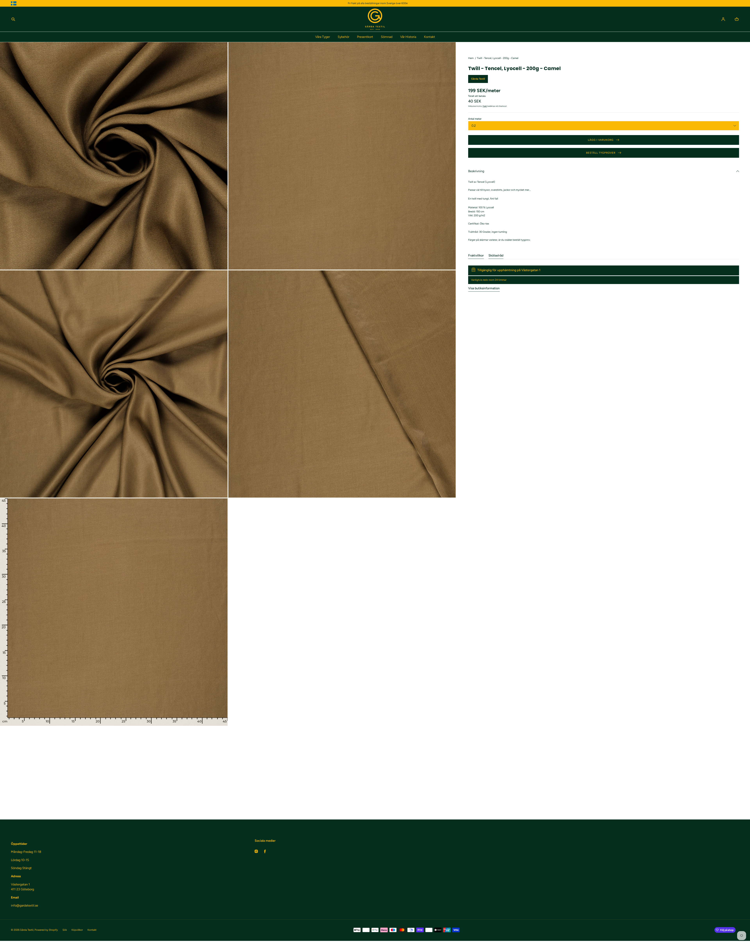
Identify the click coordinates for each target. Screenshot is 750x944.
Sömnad (386, 37)
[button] (13, 19)
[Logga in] (723, 19)
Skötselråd (495, 255)
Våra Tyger (322, 37)
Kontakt (429, 37)
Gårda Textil (26, 929)
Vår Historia (408, 37)
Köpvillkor (77, 929)
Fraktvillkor (476, 255)
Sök (64, 929)
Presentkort (365, 37)
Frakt (485, 106)
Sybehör (343, 37)
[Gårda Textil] (375, 19)
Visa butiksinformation (484, 288)
